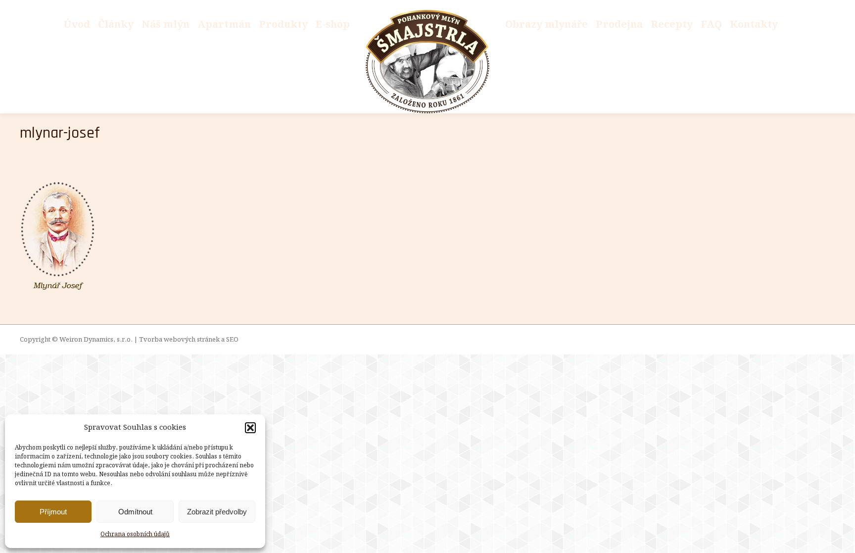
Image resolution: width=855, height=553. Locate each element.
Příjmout (53, 511)
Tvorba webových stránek (179, 340)
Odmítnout (135, 511)
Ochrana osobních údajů (135, 534)
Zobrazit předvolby (217, 511)
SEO (232, 340)
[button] (250, 428)
